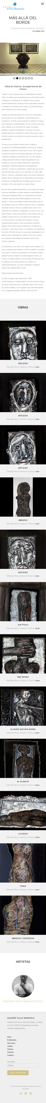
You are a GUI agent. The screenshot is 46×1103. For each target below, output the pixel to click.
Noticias (10, 1049)
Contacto (10, 1055)
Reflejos (23, 363)
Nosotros (10, 1052)
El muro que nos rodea (23, 729)
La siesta (23, 834)
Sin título (23, 625)
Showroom (11, 1043)
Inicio (9, 1037)
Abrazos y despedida (23, 938)
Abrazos (23, 520)
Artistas (10, 1046)
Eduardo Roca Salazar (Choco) (23, 1001)
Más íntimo (23, 677)
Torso (23, 886)
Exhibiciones (11, 1040)
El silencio (23, 782)
